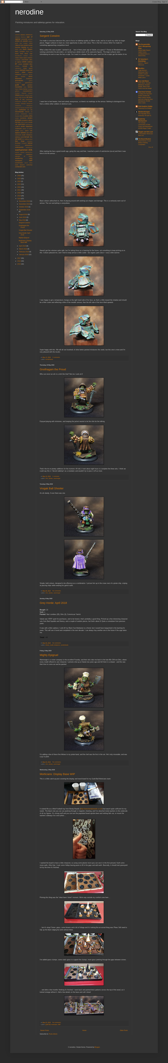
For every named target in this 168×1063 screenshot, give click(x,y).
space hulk (28, 130)
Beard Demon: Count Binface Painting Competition (144, 142)
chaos (17, 57)
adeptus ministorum (26, 34)
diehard (22, 70)
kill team (29, 97)
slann (21, 130)
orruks (17, 118)
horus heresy (23, 89)
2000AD (17, 34)
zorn (23, 167)
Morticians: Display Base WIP (57, 774)
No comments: (56, 591)
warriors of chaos (23, 156)
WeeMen (141, 68)
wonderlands (49, 359)
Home (84, 1030)
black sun (29, 51)
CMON (24, 62)
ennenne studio (27, 74)
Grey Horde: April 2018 (53, 602)
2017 (19, 258)
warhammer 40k (23, 150)
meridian (17, 103)
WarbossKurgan (144, 112)
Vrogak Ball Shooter (51, 488)
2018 (19, 198)
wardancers (29, 147)
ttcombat (17, 143)
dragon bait (29, 70)
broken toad (28, 55)
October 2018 (24, 207)
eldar (23, 72)
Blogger (97, 1047)
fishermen (18, 78)
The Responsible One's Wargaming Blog (144, 46)
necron (27, 111)
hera (25, 87)
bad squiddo (24, 45)
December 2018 (24, 201)
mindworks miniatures (23, 105)
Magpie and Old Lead (145, 132)
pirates (51, 478)
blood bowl (19, 53)
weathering (19, 158)
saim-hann (21, 124)
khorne (24, 97)
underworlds (19, 147)
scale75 (17, 126)
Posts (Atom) (53, 1034)
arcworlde (24, 39)
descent (17, 70)
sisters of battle (27, 128)
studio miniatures (55, 645)
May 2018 (22, 220)
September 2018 (24, 210)
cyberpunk (18, 68)
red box (17, 122)
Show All (150, 147)
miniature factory (19, 107)
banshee (17, 47)
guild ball (47, 1024)
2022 (19, 187)
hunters (17, 93)
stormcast (18, 135)
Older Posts (124, 1030)
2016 (19, 261)
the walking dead (27, 139)
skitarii (17, 130)
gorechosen (28, 82)
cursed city (27, 66)
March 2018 (23, 249)
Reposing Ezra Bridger (145, 108)
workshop (29, 165)
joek (31, 95)
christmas (17, 59)
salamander (29, 124)
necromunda (19, 112)
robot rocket (24, 122)
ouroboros (23, 118)
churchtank (25, 59)
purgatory (25, 120)
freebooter (29, 78)
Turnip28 (24, 143)
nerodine (29, 12)
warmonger (57, 478)
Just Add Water (143, 81)
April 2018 (22, 246)
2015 (19, 264)
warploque (29, 154)
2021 (19, 190)
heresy (30, 87)
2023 (19, 184)
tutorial (30, 143)
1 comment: (56, 476)
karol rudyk (18, 97)
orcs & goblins (24, 116)
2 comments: (56, 357)
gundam (30, 85)
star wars (29, 132)
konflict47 (24, 101)
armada (30, 39)
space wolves (20, 133)
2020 (19, 193)
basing (23, 47)
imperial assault (27, 93)
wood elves (28, 162)
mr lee (29, 109)
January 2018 (24, 254)
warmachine (29, 152)
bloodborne (18, 55)
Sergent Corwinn (50, 35)
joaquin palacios (24, 95)
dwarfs (17, 72)
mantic (30, 101)
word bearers (20, 165)
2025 (19, 178)
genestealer (19, 80)
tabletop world (19, 137)
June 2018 (23, 217)
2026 (19, 175)
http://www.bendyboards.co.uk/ (91, 809)
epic (16, 76)
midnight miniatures (26, 103)
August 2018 (23, 214)
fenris (30, 76)
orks (46, 478)
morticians (54, 1024)
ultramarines (28, 145)
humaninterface (27, 91)
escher (23, 76)
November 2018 (24, 204)
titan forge (19, 141)
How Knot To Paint (144, 92)
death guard (27, 68)
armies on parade (21, 41)
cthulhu (17, 66)
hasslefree (18, 87)
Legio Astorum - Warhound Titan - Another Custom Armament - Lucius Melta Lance (144, 73)
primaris (18, 120)
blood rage (28, 53)
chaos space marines (25, 57)
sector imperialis (26, 126)
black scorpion (20, 51)
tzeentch (17, 145)
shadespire (18, 128)
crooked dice (27, 64)
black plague (27, 49)
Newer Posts (44, 1030)
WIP (59, 1024)
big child (29, 47)
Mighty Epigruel (49, 655)
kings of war (20, 99)
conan (20, 64)
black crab (18, 49)
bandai (30, 45)
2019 (19, 196)
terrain (26, 137)
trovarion (29, 141)
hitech (17, 89)
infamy (47, 645)
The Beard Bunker (144, 139)
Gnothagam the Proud (53, 369)
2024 (19, 181)
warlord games (19, 152)
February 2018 (24, 252)
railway (30, 120)
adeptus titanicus (20, 37)
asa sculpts (24, 43)
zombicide (18, 167)
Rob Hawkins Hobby (145, 106)
